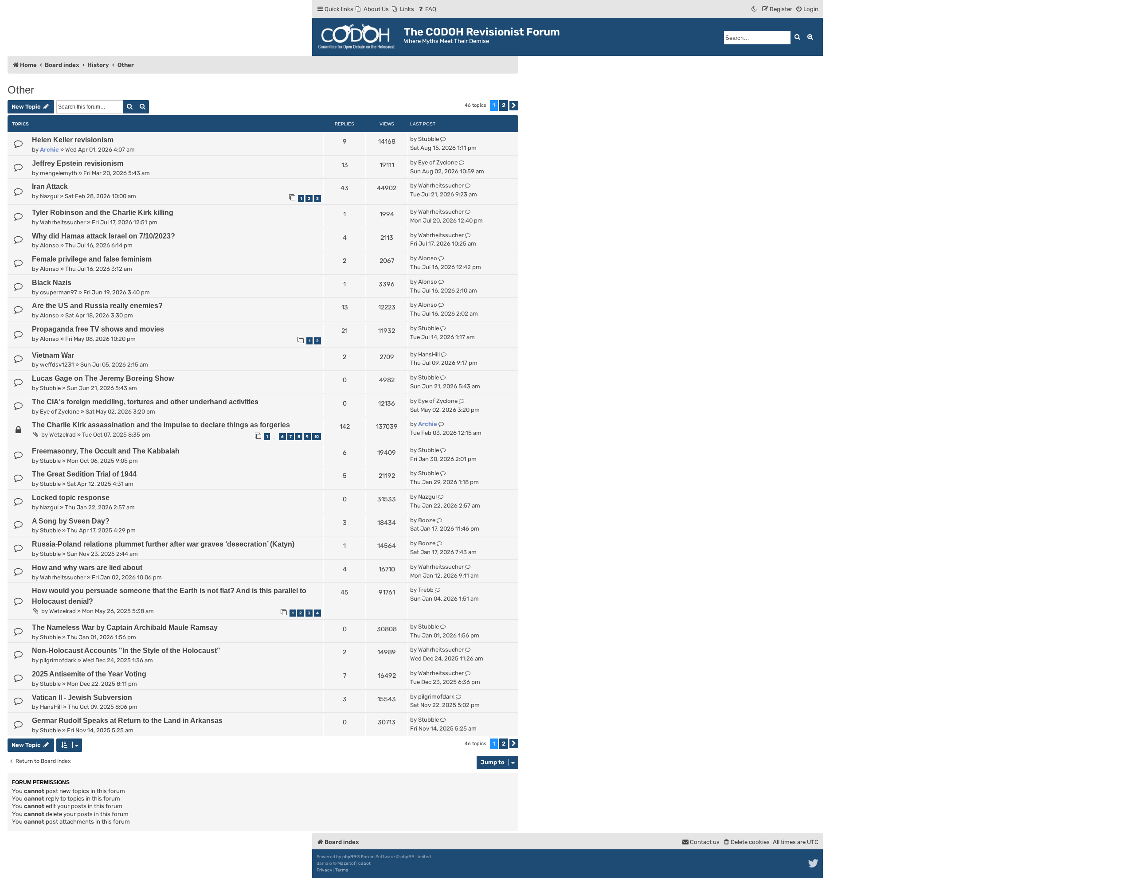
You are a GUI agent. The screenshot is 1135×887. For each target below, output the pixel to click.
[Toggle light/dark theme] (755, 9)
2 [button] (503, 105)
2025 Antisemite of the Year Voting (89, 674)
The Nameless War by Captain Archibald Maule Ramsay (125, 627)
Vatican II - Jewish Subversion (82, 697)
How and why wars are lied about (87, 567)
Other (21, 90)
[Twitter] (814, 863)
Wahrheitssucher (441, 185)
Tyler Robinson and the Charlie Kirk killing (102, 212)
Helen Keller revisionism (73, 140)
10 (316, 436)
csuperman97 (58, 292)
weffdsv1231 (57, 364)
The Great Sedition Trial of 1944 (84, 474)
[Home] (359, 37)
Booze (426, 520)
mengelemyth (58, 173)
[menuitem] (372, 9)
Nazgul (49, 196)
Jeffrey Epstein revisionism (77, 163)
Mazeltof (346, 863)
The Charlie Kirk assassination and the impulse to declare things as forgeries (161, 425)
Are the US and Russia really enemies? (97, 305)
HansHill (429, 354)
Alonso (49, 245)
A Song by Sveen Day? (71, 521)
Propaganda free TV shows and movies (98, 329)
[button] (513, 105)
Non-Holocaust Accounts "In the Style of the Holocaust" (126, 650)
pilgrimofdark (58, 660)
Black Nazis (51, 282)
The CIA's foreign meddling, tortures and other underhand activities (145, 402)
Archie (49, 149)
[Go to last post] (443, 139)
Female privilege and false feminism (92, 259)
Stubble (428, 139)
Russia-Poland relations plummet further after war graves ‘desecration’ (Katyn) (163, 544)
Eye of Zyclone (438, 162)
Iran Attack (50, 186)
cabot (364, 863)
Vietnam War (53, 355)
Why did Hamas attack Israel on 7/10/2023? (103, 236)
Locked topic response (71, 497)
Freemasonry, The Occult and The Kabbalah (106, 451)
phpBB (349, 857)
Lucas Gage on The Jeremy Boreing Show (103, 378)
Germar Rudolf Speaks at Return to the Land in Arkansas (127, 720)
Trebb (426, 589)
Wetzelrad (62, 434)
